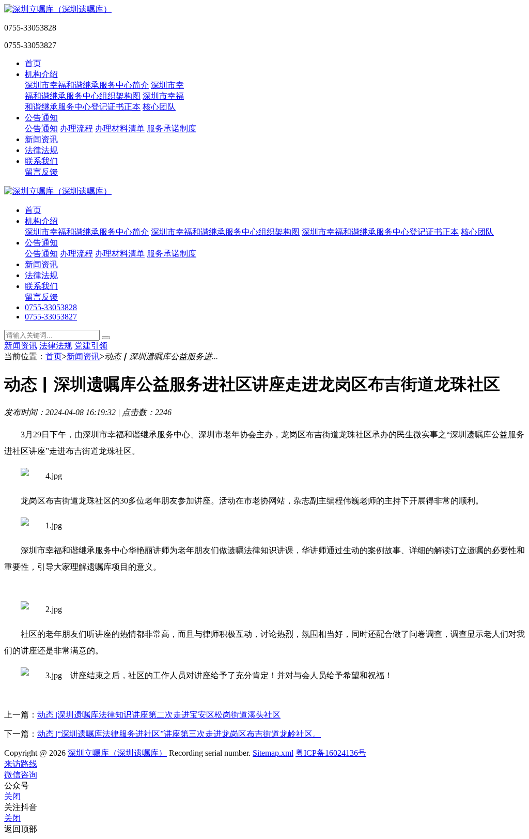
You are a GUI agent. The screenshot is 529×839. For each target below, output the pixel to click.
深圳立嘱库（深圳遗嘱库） (117, 753)
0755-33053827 (51, 316)
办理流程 (76, 128)
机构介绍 (41, 74)
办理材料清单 (120, 128)
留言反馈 (41, 171)
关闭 (12, 796)
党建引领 (90, 345)
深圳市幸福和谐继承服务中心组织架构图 (225, 231)
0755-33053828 (51, 307)
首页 (33, 63)
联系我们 (41, 161)
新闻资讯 (41, 139)
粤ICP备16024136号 (330, 753)
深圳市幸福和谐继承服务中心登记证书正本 (380, 231)
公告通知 (41, 117)
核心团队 (159, 106)
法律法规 (41, 150)
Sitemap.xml (273, 753)
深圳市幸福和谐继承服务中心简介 (87, 85)
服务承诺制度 (171, 128)
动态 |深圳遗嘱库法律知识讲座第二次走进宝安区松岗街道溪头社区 (159, 714)
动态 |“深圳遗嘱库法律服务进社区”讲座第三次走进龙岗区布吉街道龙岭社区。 (179, 733)
